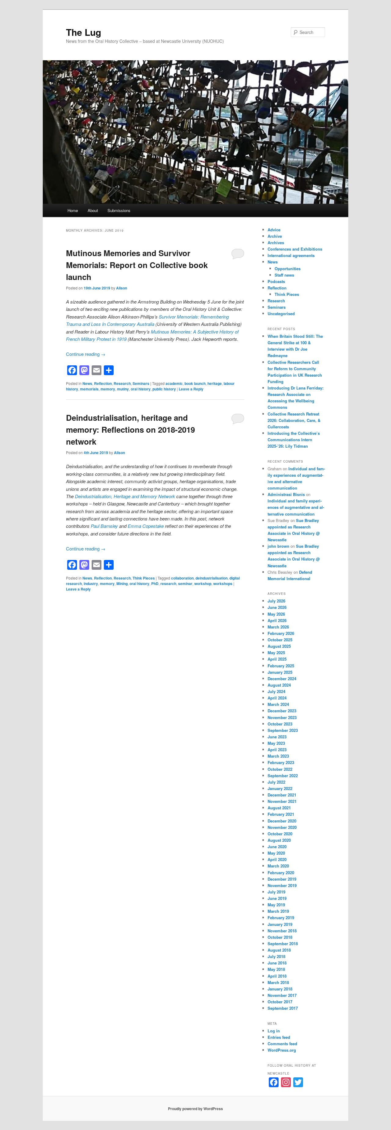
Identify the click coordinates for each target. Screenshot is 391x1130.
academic (174, 383)
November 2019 (282, 885)
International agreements (291, 255)
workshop (202, 583)
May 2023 (276, 743)
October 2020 (280, 834)
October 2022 (280, 769)
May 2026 (276, 614)
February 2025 (281, 666)
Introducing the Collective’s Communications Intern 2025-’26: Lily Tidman (294, 439)
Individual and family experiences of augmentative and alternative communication (296, 507)
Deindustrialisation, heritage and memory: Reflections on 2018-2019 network (130, 429)
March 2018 (278, 982)
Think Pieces (144, 578)
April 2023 (277, 749)
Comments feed (282, 1043)
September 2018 (283, 943)
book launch (195, 383)
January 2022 (280, 788)
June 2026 (277, 607)
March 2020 (278, 866)
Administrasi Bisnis (286, 494)
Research (122, 383)
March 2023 (278, 756)
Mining (122, 583)
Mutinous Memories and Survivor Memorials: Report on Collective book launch (137, 264)
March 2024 (278, 704)
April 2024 (277, 698)
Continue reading (85, 354)
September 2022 (283, 775)
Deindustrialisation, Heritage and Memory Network (125, 496)
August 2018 (279, 950)
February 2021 (281, 814)
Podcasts (276, 281)
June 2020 (277, 846)
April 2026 (277, 620)
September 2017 (283, 1008)
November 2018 (282, 931)
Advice (274, 230)
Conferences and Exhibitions (295, 249)
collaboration (182, 578)
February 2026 (281, 633)
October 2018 (280, 937)
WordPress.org (282, 1050)
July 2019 (276, 892)
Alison (121, 288)
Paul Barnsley (104, 526)
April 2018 (277, 976)
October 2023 (280, 724)
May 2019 (276, 905)
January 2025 (280, 672)
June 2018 (277, 963)
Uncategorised (281, 313)
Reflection (103, 383)
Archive (275, 236)
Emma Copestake (146, 526)
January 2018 (280, 989)
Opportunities (288, 268)
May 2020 (276, 853)
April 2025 (277, 659)
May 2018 (276, 969)
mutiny (123, 389)
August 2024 (279, 685)
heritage (214, 383)
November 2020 (282, 827)
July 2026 (276, 601)
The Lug (83, 32)
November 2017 (282, 995)
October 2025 (280, 640)
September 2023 (283, 730)
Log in (274, 1031)
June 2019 (277, 898)
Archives (276, 242)
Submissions (119, 210)
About (93, 210)
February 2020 (281, 872)
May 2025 (276, 652)
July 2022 (276, 782)
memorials (89, 389)
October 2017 (280, 1002)
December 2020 (282, 821)
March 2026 (278, 627)
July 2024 (276, 691)
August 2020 (279, 840)
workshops (222, 583)
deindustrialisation (212, 578)
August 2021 (279, 808)
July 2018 (276, 956)
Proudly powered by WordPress (195, 1108)
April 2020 (277, 859)
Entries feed (279, 1037)
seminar (185, 583)
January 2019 (280, 924)
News (87, 383)
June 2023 (277, 737)
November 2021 (282, 801)
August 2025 (279, 646)
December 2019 (282, 879)
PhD (155, 583)
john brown (278, 546)
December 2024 (282, 678)
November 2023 (282, 717)
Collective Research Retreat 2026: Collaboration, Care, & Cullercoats (294, 420)
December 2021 (282, 795)
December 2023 (282, 711)
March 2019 (278, 911)
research (168, 583)
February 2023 (281, 762)
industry (91, 583)
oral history (141, 389)
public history (164, 389)
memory (107, 389)
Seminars (141, 383)
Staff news (284, 275)
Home (73, 210)
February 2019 (281, 917)
